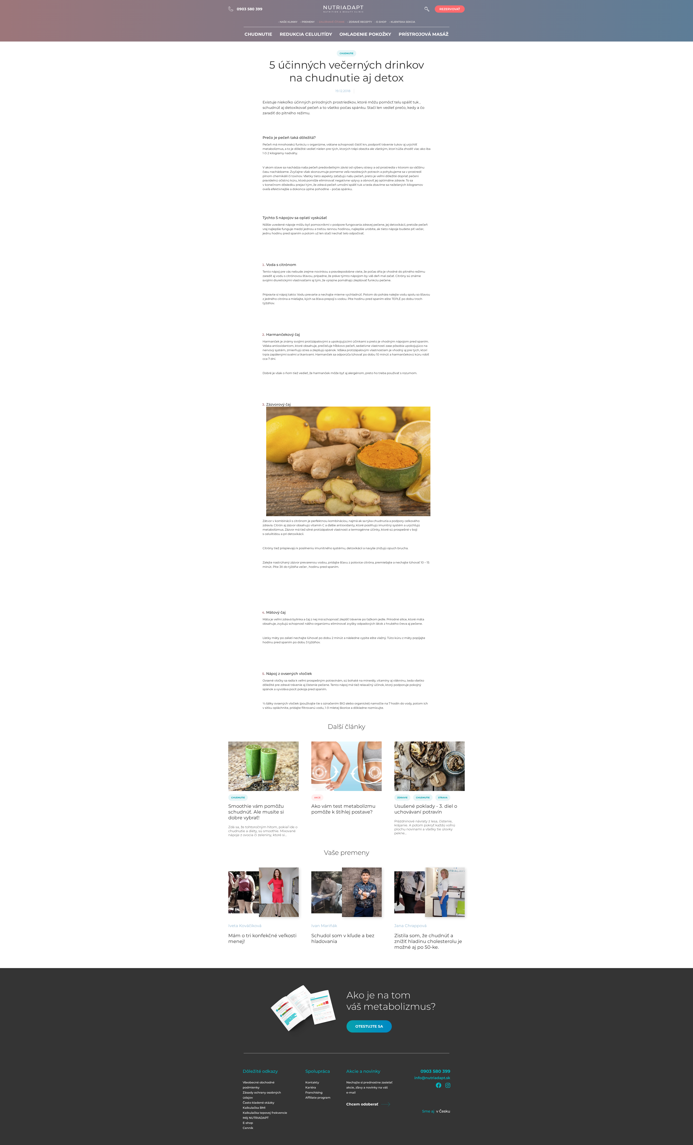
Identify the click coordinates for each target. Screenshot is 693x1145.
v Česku (443, 1111)
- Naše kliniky (287, 21)
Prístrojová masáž (423, 34)
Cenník (248, 1128)
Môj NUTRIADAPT (256, 1118)
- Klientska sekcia (402, 21)
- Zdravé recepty (359, 21)
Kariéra (310, 1087)
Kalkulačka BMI (254, 1107)
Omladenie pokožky (365, 34)
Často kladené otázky (258, 1102)
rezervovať (449, 9)
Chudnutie (258, 34)
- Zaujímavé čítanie (331, 21)
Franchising (313, 1092)
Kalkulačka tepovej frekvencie (265, 1112)
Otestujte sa (369, 1026)
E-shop (248, 1123)
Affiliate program (317, 1097)
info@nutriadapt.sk (432, 1078)
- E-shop (380, 21)
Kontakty (312, 1082)
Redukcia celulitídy (306, 34)
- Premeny (307, 21)
